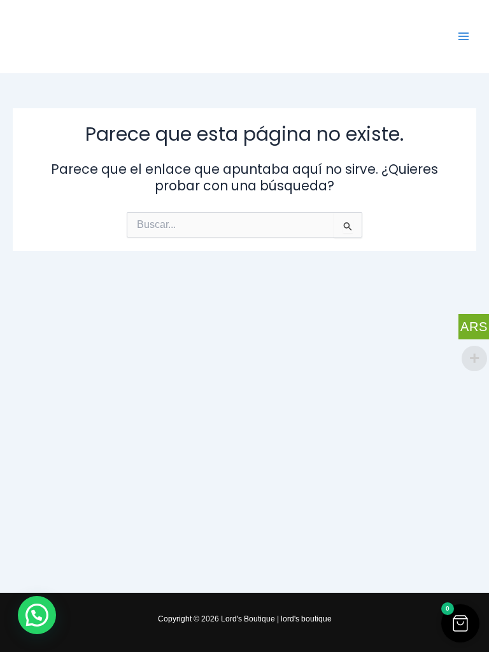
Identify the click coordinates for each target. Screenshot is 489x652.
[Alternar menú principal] (463, 36)
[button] (460, 623)
